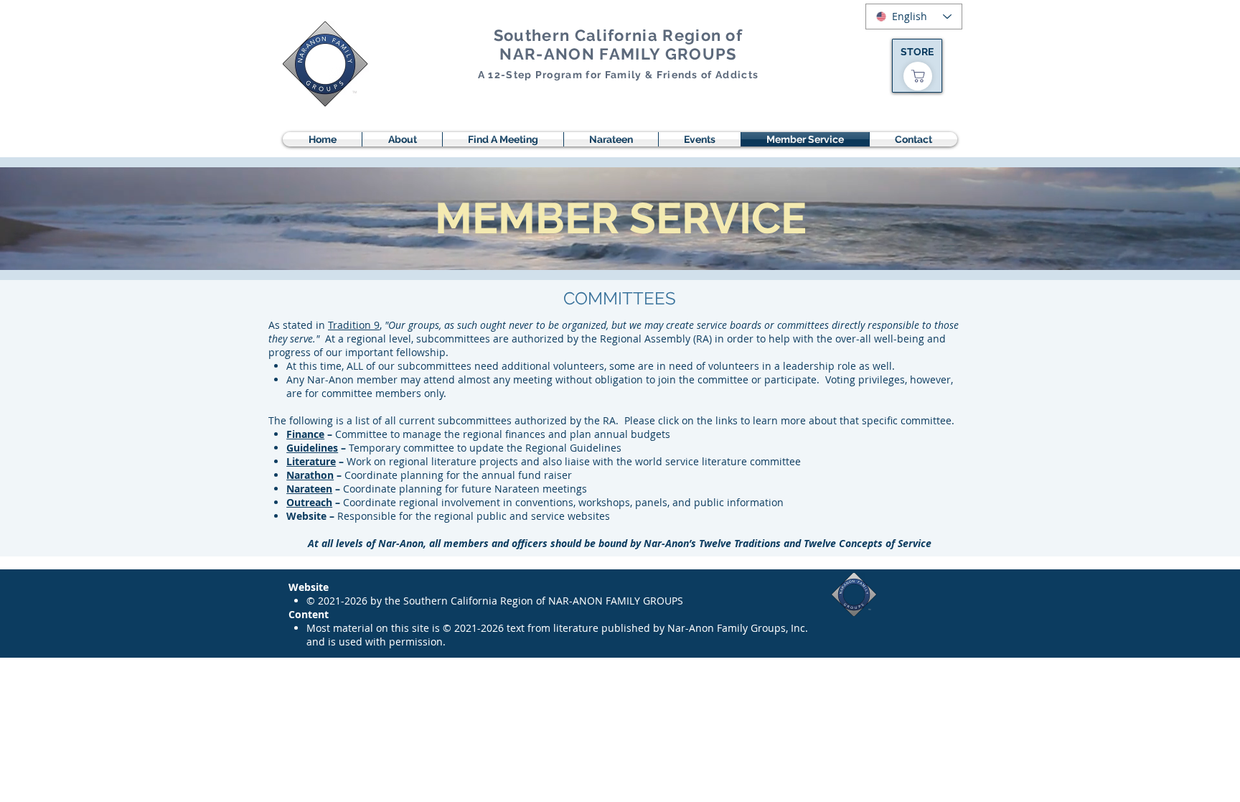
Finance (305, 434)
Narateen (309, 488)
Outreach (309, 502)
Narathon (310, 475)
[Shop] (917, 76)
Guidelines (312, 447)
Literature (311, 461)
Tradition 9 (354, 325)
